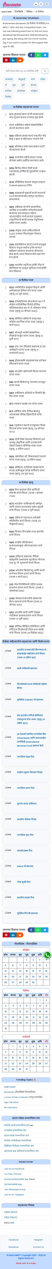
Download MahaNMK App (16, 1179)
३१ (6, 1028)
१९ (6, 976)
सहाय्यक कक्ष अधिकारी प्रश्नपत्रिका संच (21, 1151)
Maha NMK (7, 11)
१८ (46, 971)
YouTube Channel (12, 1174)
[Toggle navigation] (46, 4)
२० (13, 976)
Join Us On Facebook (14, 1168)
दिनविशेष (19, 11)
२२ (27, 976)
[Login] (41, 4)
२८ (20, 982)
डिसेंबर (29, 11)
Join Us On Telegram (14, 1194)
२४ (40, 976)
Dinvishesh (9, 1092)
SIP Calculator (10, 1107)
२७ (13, 982)
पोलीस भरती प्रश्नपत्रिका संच (17, 1125)
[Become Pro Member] (36, 4)
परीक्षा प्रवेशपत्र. (10, 1217)
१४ (20, 971)
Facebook (13, 1239)
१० (40, 965)
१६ (33, 971)
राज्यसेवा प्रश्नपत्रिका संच (15, 1130)
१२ (6, 971)
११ (46, 965)
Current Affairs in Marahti (16, 1097)
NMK (12, 1222)
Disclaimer (14, 1247)
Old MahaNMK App (13, 1184)
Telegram (38, 1239)
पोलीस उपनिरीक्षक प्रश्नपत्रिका (17, 1140)
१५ (27, 971)
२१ (20, 976)
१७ (40, 971)
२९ (27, 982)
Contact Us (38, 1247)
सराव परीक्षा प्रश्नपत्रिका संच (16, 1135)
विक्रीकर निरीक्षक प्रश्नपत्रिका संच (19, 1146)
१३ (13, 971)
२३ (33, 976)
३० (33, 982)
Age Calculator (11, 1102)
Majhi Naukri (9, 1087)
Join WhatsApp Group (14, 1189)
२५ (46, 976)
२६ (5, 982)
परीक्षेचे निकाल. (11, 1212)
